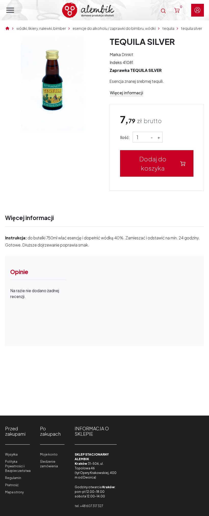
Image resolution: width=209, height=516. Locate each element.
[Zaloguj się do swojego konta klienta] (197, 10)
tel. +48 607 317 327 (89, 506)
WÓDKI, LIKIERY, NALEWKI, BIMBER (41, 28)
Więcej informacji (126, 92)
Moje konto (49, 454)
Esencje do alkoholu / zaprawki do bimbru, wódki (114, 28)
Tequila (168, 28)
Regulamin (13, 478)
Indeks (116, 62)
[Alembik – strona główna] (88, 10)
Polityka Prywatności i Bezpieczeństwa (18, 466)
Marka (115, 54)
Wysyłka (11, 454)
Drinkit (127, 54)
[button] (163, 10)
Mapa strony (14, 492)
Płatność (12, 485)
